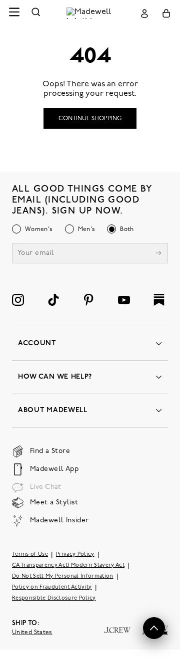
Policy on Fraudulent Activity (52, 587)
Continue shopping (90, 119)
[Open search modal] (36, 13)
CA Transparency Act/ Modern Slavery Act (68, 565)
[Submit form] (158, 254)
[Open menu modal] (14, 13)
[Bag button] (166, 13)
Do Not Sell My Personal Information (63, 576)
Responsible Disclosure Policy (54, 598)
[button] (154, 628)
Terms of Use (30, 554)
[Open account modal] (145, 13)
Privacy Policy (75, 554)
